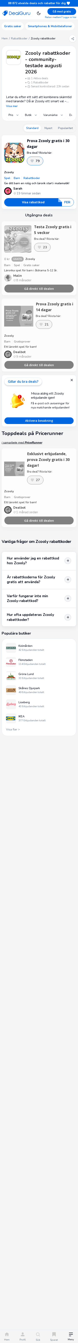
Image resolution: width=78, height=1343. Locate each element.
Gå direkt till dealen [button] (39, 288)
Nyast (48, 128)
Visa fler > (13, 729)
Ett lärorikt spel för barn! (20, 347)
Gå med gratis (62, 11)
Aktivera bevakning (39, 421)
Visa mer (12, 106)
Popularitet (65, 128)
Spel (7, 178)
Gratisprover (22, 342)
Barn (17, 178)
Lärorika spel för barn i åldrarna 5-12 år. (30, 270)
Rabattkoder (19, 38)
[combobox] (14, 115)
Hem (5, 38)
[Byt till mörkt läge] (38, 13)
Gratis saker (32, 265)
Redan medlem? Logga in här (60, 17)
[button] (71, 1337)
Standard (32, 128)
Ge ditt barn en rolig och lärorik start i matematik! (36, 183)
